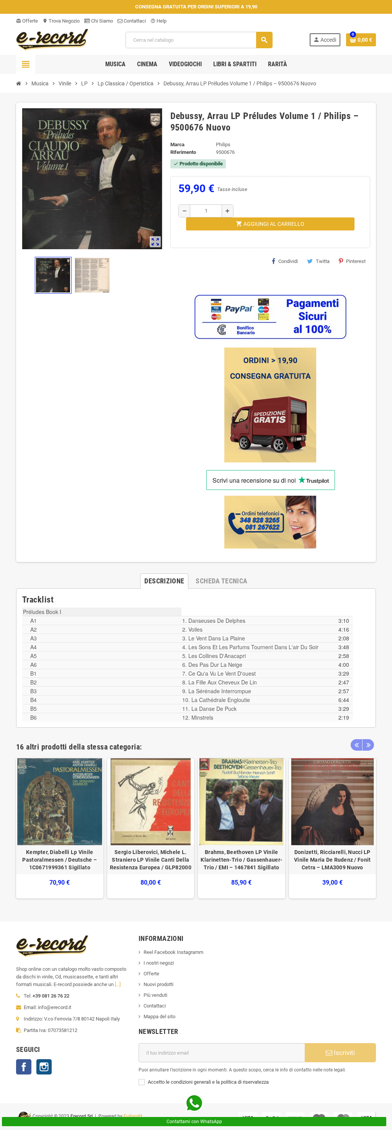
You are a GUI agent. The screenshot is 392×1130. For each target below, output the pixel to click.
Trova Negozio (61, 21)
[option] (59, 828)
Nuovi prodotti (158, 984)
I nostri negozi (159, 963)
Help (158, 21)
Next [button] (368, 745)
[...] (118, 984)
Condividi (288, 261)
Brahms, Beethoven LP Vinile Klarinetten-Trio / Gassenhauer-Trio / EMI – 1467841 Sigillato (241, 859)
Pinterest (356, 261)
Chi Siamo (101, 21)
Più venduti (155, 995)
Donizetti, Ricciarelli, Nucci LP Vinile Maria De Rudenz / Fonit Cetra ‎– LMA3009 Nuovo (332, 859)
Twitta (323, 261)
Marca (177, 144)
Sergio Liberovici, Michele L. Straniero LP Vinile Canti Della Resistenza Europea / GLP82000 (150, 859)
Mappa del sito (159, 1016)
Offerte (27, 21)
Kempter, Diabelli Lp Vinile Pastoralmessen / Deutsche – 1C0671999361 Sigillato (59, 859)
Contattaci (134, 21)
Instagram (44, 1066)
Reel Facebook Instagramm (173, 952)
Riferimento (183, 152)
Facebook (23, 1066)
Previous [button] (356, 745)
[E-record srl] (52, 39)
